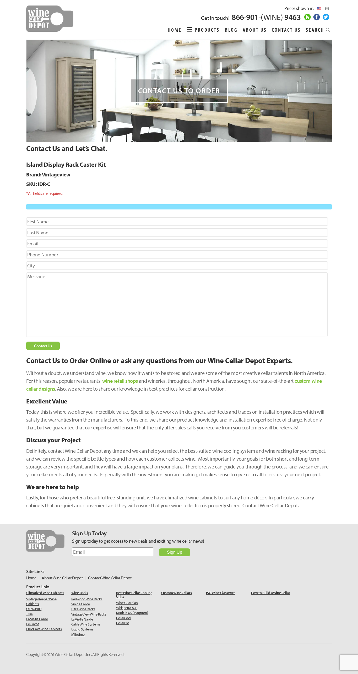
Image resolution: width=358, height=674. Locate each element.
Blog (231, 29)
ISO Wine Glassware (220, 593)
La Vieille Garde (37, 619)
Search (315, 29)
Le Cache (32, 624)
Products (207, 29)
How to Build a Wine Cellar (270, 593)
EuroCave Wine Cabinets (44, 629)
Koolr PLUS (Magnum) (132, 612)
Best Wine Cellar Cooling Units (134, 594)
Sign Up (174, 552)
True (29, 614)
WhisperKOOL (126, 607)
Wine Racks (79, 593)
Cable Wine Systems (85, 624)
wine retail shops (120, 381)
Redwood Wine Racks (86, 599)
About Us (255, 29)
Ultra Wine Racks (83, 609)
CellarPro (122, 623)
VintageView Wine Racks (88, 614)
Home (175, 29)
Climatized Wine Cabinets (45, 593)
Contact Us (286, 29)
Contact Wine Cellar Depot (109, 578)
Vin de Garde (80, 604)
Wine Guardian (127, 602)
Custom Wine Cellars (176, 593)
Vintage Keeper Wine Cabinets (41, 601)
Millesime (78, 634)
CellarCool (123, 618)
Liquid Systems (82, 629)
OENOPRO (33, 608)
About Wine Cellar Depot (62, 578)
